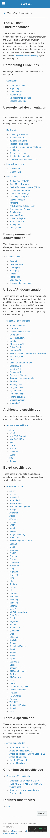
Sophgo (13, 665)
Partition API (15, 372)
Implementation (16, 264)
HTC (11, 578)
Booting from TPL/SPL (19, 181)
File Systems (15, 228)
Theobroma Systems (18, 687)
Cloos (12, 547)
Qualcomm (14, 631)
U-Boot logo (14, 169)
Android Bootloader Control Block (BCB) (27, 754)
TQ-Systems (15, 696)
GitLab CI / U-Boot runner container (25, 147)
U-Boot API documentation (18, 321)
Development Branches (20, 98)
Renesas (13, 637)
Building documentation (20, 156)
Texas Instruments (17, 690)
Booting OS (14, 225)
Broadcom (14, 538)
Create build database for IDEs (23, 159)
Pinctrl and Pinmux (18, 375)
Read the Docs (10, 833)
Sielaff (12, 649)
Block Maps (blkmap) (19, 184)
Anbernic (13, 513)
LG (10, 590)
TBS (11, 680)
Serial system (15, 384)
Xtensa (12, 461)
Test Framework (16, 394)
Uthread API (15, 403)
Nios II (12, 445)
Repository (14, 88)
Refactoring (14, 277)
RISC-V (13, 449)
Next (40, 813)
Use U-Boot (11, 176)
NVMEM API (15, 369)
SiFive (12, 655)
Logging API (15, 366)
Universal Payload (17, 218)
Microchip (13, 600)
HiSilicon (13, 575)
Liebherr (13, 593)
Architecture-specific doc (17, 425)
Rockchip (13, 640)
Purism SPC (15, 628)
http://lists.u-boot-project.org (25, 55)
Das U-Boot (26, 4)
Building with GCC (17, 138)
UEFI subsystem (16, 338)
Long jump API (16, 387)
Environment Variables (19, 190)
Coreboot (13, 556)
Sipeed (12, 659)
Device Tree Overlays (19, 193)
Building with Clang (18, 141)
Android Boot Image (18, 757)
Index (8, 807)
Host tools (14, 150)
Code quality (15, 280)
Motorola (13, 606)
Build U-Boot (12, 130)
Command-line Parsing (20, 209)
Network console (17, 200)
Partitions (13, 203)
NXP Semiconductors (19, 612)
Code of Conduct (17, 85)
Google (12, 569)
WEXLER (13, 702)
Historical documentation (20, 283)
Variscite (13, 699)
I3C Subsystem (16, 356)
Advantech (14, 497)
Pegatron (13, 621)
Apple (12, 516)
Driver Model (15, 335)
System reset (15, 391)
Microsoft (13, 603)
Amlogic (13, 510)
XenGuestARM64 (17, 705)
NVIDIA (12, 609)
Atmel (12, 528)
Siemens (13, 652)
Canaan (13, 544)
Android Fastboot (17, 763)
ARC (11, 430)
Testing (12, 274)
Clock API (13, 328)
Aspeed (13, 522)
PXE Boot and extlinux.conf (21, 206)
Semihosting (15, 212)
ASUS (12, 525)
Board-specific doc (14, 486)
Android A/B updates (18, 748)
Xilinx (12, 711)
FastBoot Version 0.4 (18, 760)
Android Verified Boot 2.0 (20, 751)
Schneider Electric (17, 646)
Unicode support (16, 400)
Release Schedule (17, 101)
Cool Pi (12, 553)
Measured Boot (16, 215)
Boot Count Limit (17, 325)
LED (11, 360)
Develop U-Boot (13, 257)
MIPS (11, 442)
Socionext (14, 662)
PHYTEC (13, 624)
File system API (16, 344)
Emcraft (12, 559)
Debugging (14, 267)
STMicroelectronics (18, 671)
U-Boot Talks (15, 172)
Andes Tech (14, 500)
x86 (11, 458)
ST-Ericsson (15, 677)
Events (12, 341)
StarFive (13, 674)
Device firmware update (20, 332)
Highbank (13, 572)
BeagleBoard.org (17, 534)
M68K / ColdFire (16, 439)
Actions (12, 494)
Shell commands (17, 221)
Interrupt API (15, 350)
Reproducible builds (18, 144)
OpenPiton (14, 615)
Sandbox (13, 381)
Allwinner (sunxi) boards (20, 506)
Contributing (12, 81)
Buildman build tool (18, 153)
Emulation (14, 562)
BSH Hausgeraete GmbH (21, 541)
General (13, 261)
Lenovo (12, 587)
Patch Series (15, 95)
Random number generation (22, 378)
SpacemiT (14, 668)
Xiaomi (12, 708)
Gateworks (14, 565)
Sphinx (15, 831)
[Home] (4, 13)
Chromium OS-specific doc (18, 776)
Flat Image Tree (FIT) (19, 197)
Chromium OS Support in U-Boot (24, 781)
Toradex (13, 693)
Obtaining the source (18, 134)
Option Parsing (16, 347)
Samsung (13, 643)
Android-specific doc (15, 743)
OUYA (12, 618)
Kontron (13, 584)
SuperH (13, 455)
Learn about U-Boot (15, 164)
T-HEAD (13, 683)
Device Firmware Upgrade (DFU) (24, 187)
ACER (12, 491)
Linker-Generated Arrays (20, 363)
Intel (11, 581)
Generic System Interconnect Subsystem (27, 353)
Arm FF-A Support (17, 436)
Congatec (13, 550)
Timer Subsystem (17, 397)
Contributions (15, 92)
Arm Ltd (13, 519)
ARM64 (12, 433)
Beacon (13, 531)
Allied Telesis (15, 503)
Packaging (14, 271)
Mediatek (13, 596)
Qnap (11, 634)
